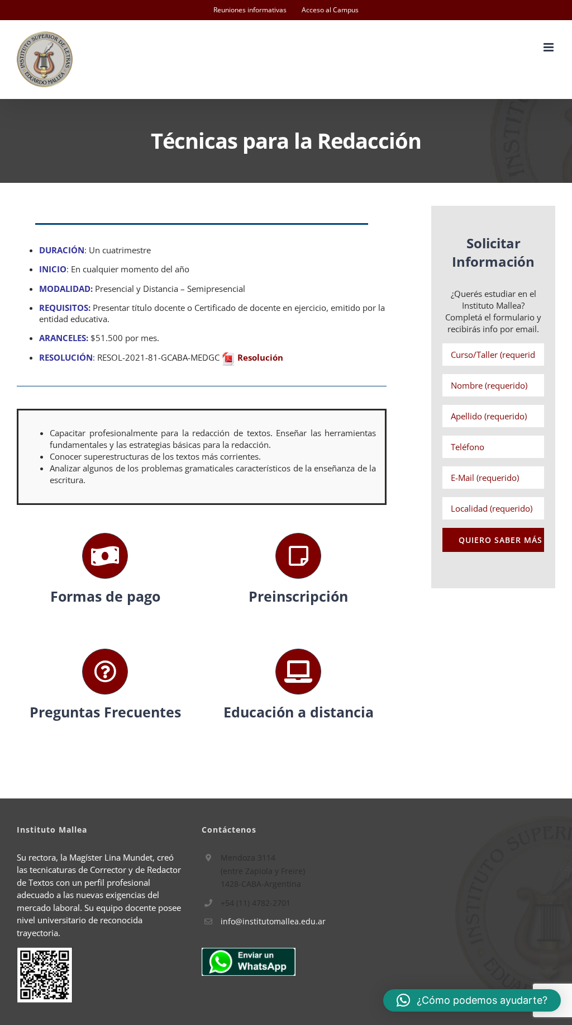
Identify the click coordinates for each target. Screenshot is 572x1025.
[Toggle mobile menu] (549, 47)
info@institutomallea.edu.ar (273, 921)
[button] (472, 1000)
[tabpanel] (201, 456)
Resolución (260, 357)
